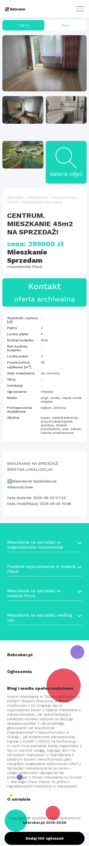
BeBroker (15, 197)
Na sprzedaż (63, 197)
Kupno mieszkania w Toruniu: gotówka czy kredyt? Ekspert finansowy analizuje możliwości (43, 701)
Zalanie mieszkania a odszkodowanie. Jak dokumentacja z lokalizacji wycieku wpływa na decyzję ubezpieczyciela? (43, 717)
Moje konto (80, 9)
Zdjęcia (23, 25)
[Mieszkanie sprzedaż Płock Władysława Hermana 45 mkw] (44, 63)
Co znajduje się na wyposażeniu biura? (34, 707)
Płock (12, 202)
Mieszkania (38, 197)
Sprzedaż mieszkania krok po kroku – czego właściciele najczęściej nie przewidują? (40, 772)
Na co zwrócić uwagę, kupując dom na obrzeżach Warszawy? (41, 752)
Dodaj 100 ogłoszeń (45, 838)
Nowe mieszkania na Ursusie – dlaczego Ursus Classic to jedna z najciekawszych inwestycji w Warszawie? (44, 781)
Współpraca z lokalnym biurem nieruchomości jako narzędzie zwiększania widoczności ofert (42, 759)
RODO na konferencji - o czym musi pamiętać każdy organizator (43, 743)
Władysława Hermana (42, 202)
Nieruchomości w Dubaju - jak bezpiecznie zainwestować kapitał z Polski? (41, 737)
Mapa (65, 25)
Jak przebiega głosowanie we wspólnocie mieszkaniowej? (35, 728)
